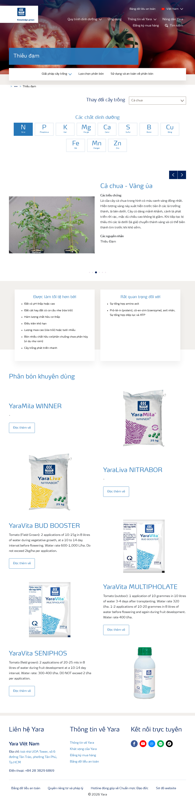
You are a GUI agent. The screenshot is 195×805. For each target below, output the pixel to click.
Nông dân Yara (172, 19)
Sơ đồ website (166, 788)
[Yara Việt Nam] (17, 14)
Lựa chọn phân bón (91, 74)
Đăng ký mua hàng (146, 25)
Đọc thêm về (22, 427)
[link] (23, 129)
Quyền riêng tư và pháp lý (65, 788)
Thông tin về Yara (82, 742)
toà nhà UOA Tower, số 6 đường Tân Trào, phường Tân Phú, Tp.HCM (33, 757)
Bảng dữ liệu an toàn (84, 761)
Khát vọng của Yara (83, 749)
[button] (173, 175)
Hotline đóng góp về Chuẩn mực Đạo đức (119, 788)
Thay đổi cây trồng (105, 100)
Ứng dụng (114, 19)
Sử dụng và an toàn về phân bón (132, 74)
